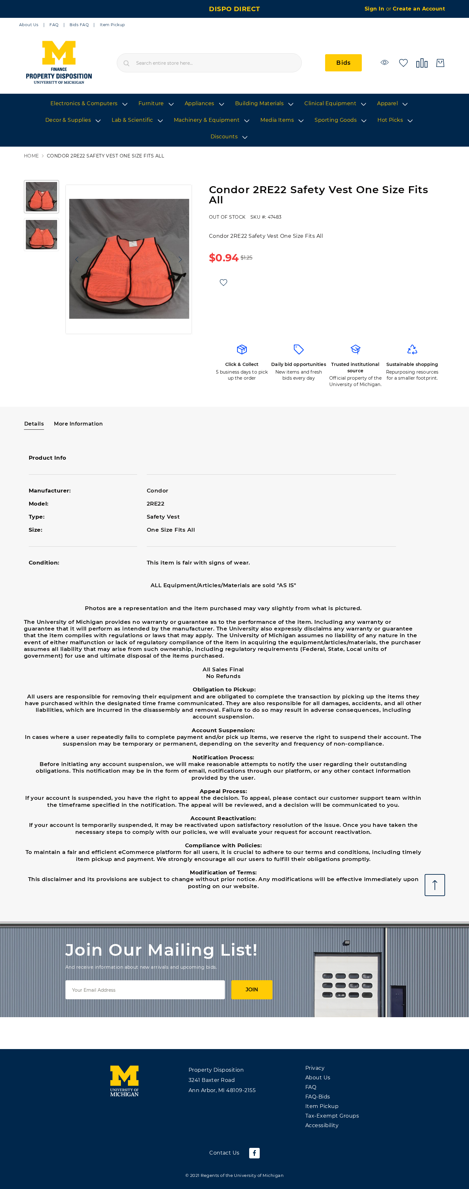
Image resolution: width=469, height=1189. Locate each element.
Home (31, 156)
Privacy (314, 1068)
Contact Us (224, 1153)
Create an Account (419, 9)
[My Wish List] (403, 62)
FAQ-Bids (317, 1097)
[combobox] (209, 62)
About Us (29, 24)
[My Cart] (440, 63)
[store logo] (58, 62)
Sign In (375, 9)
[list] (234, 120)
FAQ (53, 24)
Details (34, 424)
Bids (343, 62)
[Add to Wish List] (223, 282)
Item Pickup (112, 24)
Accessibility (322, 1125)
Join (252, 990)
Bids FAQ (79, 24)
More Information (78, 424)
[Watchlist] (386, 62)
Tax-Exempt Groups (332, 1116)
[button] (75, 259)
